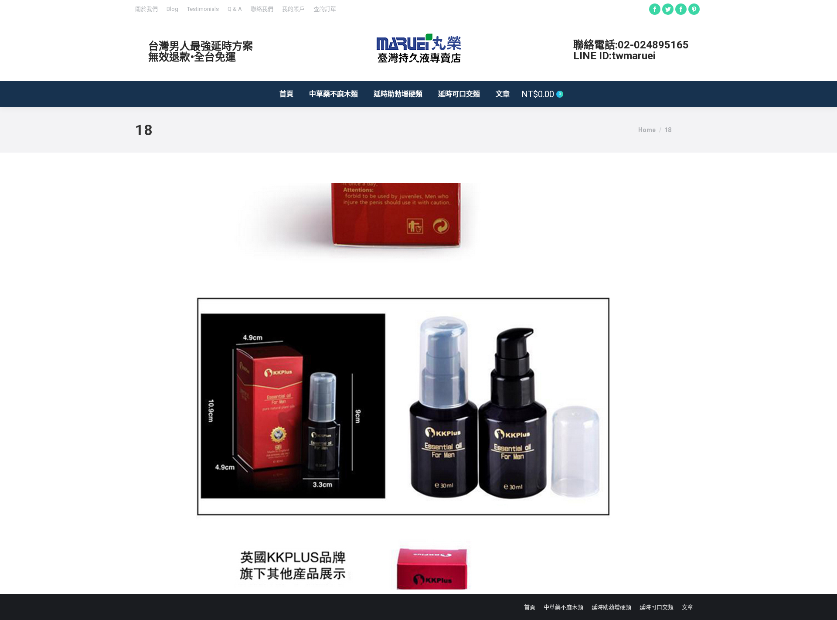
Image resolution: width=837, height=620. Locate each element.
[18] (403, 386)
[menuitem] (146, 9)
